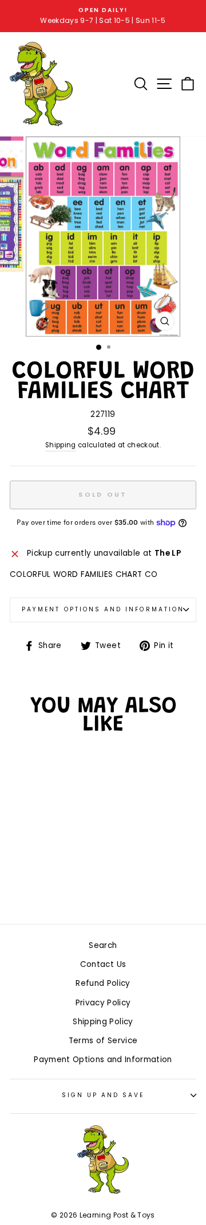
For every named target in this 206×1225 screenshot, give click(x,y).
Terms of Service (103, 1040)
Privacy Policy (103, 1002)
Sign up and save (103, 1095)
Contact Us (103, 964)
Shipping (60, 445)
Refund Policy (103, 983)
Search (103, 945)
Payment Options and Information (103, 609)
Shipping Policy (103, 1021)
